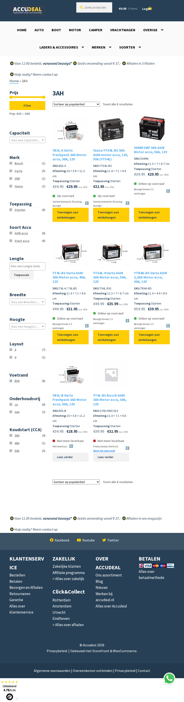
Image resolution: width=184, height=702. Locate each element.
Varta (18, 171)
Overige (150, 30)
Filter (27, 106)
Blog (99, 581)
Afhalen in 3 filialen (140, 63)
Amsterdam (62, 606)
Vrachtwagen (122, 30)
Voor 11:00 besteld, (43, 63)
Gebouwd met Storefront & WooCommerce (103, 651)
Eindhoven (61, 618)
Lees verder (65, 457)
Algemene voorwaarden (52, 670)
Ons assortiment (109, 575)
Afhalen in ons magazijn (144, 518)
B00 (17, 381)
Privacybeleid (57, 651)
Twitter (113, 540)
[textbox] (27, 140)
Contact (144, 670)
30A (17, 435)
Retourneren (19, 593)
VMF (17, 179)
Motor (75, 30)
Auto (39, 30)
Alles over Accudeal (111, 606)
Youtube (88, 540)
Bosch (19, 163)
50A (17, 451)
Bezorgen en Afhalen (26, 587)
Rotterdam (61, 600)
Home (22, 30)
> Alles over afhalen (68, 624)
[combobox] (27, 140)
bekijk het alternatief (104, 450)
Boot (56, 30)
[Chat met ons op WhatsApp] (169, 678)
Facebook (62, 540)
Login (146, 9)
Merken (98, 47)
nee (17, 412)
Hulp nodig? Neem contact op (36, 74)
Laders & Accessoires (58, 47)
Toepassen (21, 275)
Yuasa (19, 186)
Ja (16, 404)
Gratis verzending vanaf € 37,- (99, 63)
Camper (95, 30)
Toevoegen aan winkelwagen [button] (67, 214)
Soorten (127, 47)
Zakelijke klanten (67, 566)
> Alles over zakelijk (68, 578)
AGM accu (21, 233)
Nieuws (102, 587)
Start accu (22, 241)
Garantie (16, 599)
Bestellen (17, 575)
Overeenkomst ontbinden (92, 670)
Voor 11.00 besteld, (43, 518)
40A (17, 443)
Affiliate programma (69, 572)
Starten (20, 210)
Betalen (15, 581)
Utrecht (59, 612)
